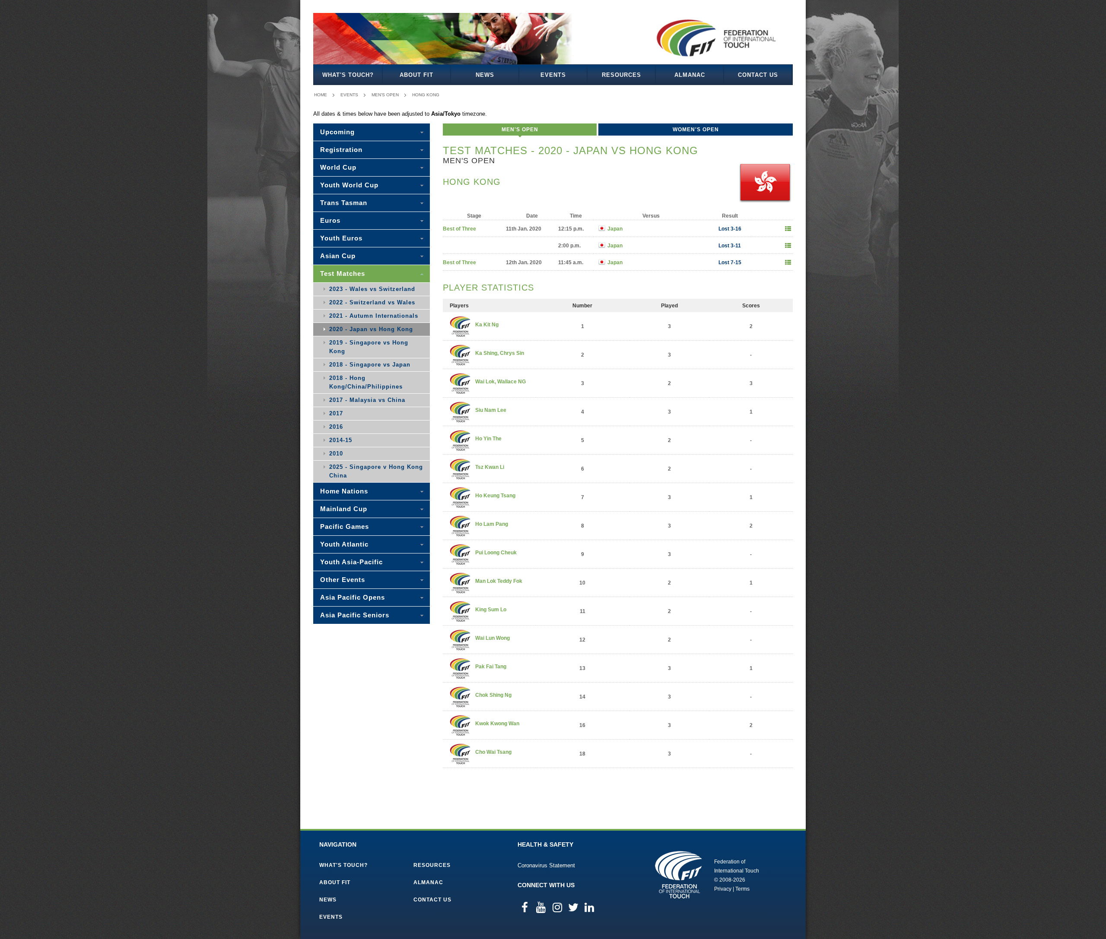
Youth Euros (341, 238)
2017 (336, 413)
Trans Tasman (343, 202)
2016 (336, 427)
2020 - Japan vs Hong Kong (371, 329)
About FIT (416, 75)
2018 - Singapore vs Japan (369, 364)
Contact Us (758, 75)
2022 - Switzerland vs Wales (372, 302)
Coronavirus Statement (546, 865)
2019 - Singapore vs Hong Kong (368, 346)
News (485, 75)
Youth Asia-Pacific (351, 562)
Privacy (722, 889)
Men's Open (385, 94)
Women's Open (696, 129)
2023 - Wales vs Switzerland (372, 289)
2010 (336, 453)
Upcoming (337, 132)
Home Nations (344, 491)
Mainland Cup (343, 508)
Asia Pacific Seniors (354, 615)
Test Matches (342, 273)
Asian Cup (338, 255)
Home (320, 94)
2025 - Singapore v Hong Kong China (376, 471)
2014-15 (340, 440)
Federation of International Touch (678, 874)
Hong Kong (425, 94)
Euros (330, 220)
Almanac (689, 75)
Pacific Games (344, 526)
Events (553, 75)
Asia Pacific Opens (352, 597)
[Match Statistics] (788, 229)
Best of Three (459, 229)
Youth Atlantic (344, 544)
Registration (341, 149)
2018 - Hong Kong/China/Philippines (366, 382)
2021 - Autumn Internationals (373, 316)
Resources (621, 75)
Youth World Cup (349, 185)
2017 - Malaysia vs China (367, 400)
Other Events (342, 579)
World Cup (338, 167)
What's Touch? (348, 75)
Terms (742, 889)
